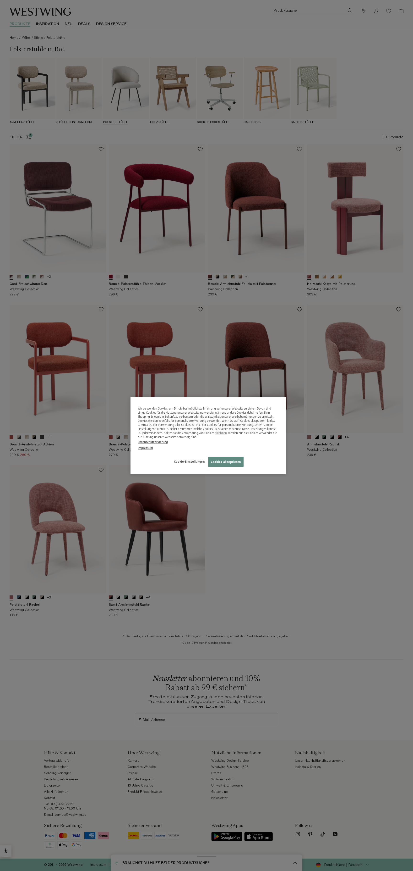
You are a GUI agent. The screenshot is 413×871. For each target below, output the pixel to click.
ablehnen (221, 433)
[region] (208, 435)
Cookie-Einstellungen (189, 461)
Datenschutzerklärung (153, 442)
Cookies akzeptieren (226, 462)
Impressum (145, 448)
